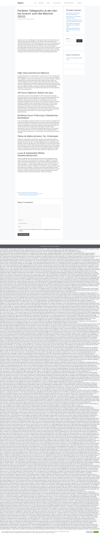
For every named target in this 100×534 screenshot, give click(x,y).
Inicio (35, 2)
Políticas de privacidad (68, 2)
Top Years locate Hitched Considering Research (28, 194)
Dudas (48, 2)
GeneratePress (56, 246)
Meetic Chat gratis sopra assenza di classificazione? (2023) (30, 193)
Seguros (20, 3)
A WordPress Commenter (72, 58)
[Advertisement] (39, 30)
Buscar (67, 38)
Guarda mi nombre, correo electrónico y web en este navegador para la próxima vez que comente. (39, 230)
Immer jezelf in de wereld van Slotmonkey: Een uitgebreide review (73, 25)
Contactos (79, 2)
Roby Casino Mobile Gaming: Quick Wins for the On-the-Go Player (73, 30)
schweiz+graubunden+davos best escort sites (28, 192)
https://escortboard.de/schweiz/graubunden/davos (37, 77)
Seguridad (41, 2)
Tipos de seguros (56, 2)
